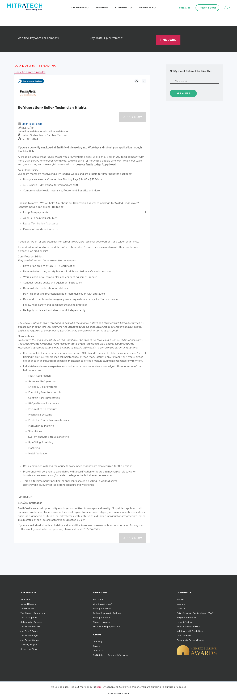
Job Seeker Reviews (30, 627)
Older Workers (184, 636)
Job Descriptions (28, 617)
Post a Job (184, 8)
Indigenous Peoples (186, 617)
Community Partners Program (191, 640)
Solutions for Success (31, 622)
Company (97, 641)
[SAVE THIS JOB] (144, 81)
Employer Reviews (102, 608)
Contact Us (98, 650)
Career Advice (27, 608)
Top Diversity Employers (32, 613)
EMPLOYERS (146, 7)
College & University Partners (107, 613)
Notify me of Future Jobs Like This (190, 71)
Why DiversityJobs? (102, 604)
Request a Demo (207, 8)
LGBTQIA (181, 608)
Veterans (181, 604)
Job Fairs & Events (29, 631)
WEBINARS (102, 7)
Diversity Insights (28, 645)
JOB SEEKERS (78, 7)
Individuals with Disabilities (190, 631)
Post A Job (98, 599)
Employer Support (102, 617)
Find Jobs (25, 599)
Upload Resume (28, 604)
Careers (96, 646)
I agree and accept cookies (118, 693)
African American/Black (188, 627)
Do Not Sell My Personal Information (111, 655)
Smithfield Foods (32, 123)
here (98, 687)
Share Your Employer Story (106, 627)
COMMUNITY (122, 7)
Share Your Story (28, 649)
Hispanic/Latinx (184, 622)
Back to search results (29, 72)
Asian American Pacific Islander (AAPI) (195, 613)
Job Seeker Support (30, 640)
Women (180, 599)
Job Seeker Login (29, 636)
